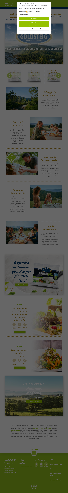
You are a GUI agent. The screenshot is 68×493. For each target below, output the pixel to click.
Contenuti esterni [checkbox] (24, 14)
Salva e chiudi (34, 22)
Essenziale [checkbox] (23, 11)
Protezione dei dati (44, 32)
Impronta (38, 32)
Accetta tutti (34, 18)
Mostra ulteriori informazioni (33, 28)
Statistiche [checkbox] (30, 11)
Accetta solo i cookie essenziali (34, 25)
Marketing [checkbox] (38, 11)
